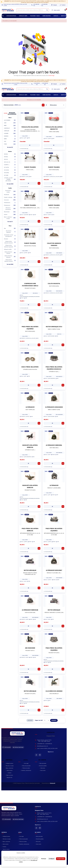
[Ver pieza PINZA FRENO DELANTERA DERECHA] (28, 548)
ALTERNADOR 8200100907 (54, 570)
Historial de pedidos (43, 765)
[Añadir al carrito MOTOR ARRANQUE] (39, 588)
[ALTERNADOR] (30, 398)
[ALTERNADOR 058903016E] (30, 601)
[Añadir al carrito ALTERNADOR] (39, 423)
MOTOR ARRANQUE (30, 570)
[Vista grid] (43, 105)
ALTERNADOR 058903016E (30, 610)
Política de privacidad (26, 765)
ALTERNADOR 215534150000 (54, 407)
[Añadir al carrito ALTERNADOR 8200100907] (63, 588)
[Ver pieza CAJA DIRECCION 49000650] (52, 710)
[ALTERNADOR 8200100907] (54, 561)
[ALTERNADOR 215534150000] (54, 398)
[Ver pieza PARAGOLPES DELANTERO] (30, 145)
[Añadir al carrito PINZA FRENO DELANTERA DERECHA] (39, 548)
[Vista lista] (46, 105)
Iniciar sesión (42, 770)
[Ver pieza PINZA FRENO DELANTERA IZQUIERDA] (28, 345)
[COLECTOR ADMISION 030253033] (54, 234)
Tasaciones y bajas (35, 15)
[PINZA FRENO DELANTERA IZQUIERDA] (30, 317)
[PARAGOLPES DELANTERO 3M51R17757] (54, 118)
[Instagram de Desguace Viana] (39, 754)
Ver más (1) (10, 221)
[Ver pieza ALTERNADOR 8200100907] (52, 588)
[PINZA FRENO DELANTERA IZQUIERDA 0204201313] (54, 357)
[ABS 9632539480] (30, 639)
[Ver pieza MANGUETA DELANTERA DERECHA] (28, 463)
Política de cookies (26, 768)
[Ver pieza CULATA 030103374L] (52, 304)
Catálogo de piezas (11, 15)
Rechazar (43, 858)
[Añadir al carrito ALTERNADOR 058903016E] (39, 626)
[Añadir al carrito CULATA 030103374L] (63, 304)
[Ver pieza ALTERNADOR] (28, 423)
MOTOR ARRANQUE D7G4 (54, 326)
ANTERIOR (30, 720)
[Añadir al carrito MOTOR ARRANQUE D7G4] (63, 345)
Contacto (55, 15)
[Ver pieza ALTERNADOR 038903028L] (52, 463)
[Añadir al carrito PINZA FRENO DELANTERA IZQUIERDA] (39, 345)
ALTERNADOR (30, 407)
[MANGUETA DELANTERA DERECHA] (30, 436)
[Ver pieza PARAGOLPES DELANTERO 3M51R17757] (54, 145)
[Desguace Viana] (17, 733)
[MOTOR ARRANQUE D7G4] (54, 317)
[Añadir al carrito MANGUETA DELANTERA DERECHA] (39, 463)
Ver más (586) (10, 264)
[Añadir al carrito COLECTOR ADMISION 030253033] (63, 261)
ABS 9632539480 (30, 648)
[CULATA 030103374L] (54, 274)
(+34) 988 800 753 (36, 5)
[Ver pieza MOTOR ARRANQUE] (28, 588)
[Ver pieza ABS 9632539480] (28, 669)
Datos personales (43, 763)
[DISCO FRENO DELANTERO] (30, 357)
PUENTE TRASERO (30, 167)
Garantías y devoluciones (26, 770)
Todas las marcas (9, 775)
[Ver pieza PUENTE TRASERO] (28, 183)
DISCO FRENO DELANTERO (30, 367)
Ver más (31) (10, 147)
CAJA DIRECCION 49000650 (54, 691)
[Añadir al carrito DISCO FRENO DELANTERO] (39, 385)
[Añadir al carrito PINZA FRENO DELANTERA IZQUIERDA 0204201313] (63, 385)
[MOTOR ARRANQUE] (30, 561)
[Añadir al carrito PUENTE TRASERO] (39, 183)
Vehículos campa (23, 15)
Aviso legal (26, 763)
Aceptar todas (60, 858)
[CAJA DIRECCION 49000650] (54, 682)
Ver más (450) (10, 183)
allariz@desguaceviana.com (42, 746)
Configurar (51, 858)
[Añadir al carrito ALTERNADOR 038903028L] (63, 463)
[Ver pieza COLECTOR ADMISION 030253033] (52, 261)
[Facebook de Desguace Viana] (36, 754)
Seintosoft (52, 783)
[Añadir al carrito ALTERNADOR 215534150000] (63, 423)
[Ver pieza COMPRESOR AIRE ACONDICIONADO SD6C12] (28, 304)
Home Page (51, 75)
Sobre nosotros (46, 15)
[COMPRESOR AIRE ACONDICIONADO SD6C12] (30, 274)
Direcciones (43, 768)
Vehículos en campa (9, 765)
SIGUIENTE (53, 720)
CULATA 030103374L (54, 283)
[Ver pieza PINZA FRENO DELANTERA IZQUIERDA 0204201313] (52, 385)
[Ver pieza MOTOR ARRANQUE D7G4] (52, 345)
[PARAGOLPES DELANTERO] (30, 118)
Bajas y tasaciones (9, 768)
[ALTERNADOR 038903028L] (54, 436)
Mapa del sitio (9, 777)
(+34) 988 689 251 (44, 5)
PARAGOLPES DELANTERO (30, 127)
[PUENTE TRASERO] (30, 158)
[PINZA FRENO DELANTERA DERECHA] (30, 519)
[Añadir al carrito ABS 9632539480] (39, 669)
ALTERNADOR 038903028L (54, 445)
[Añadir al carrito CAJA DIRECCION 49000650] (63, 710)
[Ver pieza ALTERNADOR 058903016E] (28, 626)
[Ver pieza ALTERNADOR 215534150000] (52, 423)
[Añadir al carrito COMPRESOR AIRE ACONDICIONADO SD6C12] (39, 304)
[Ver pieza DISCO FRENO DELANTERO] (28, 385)
